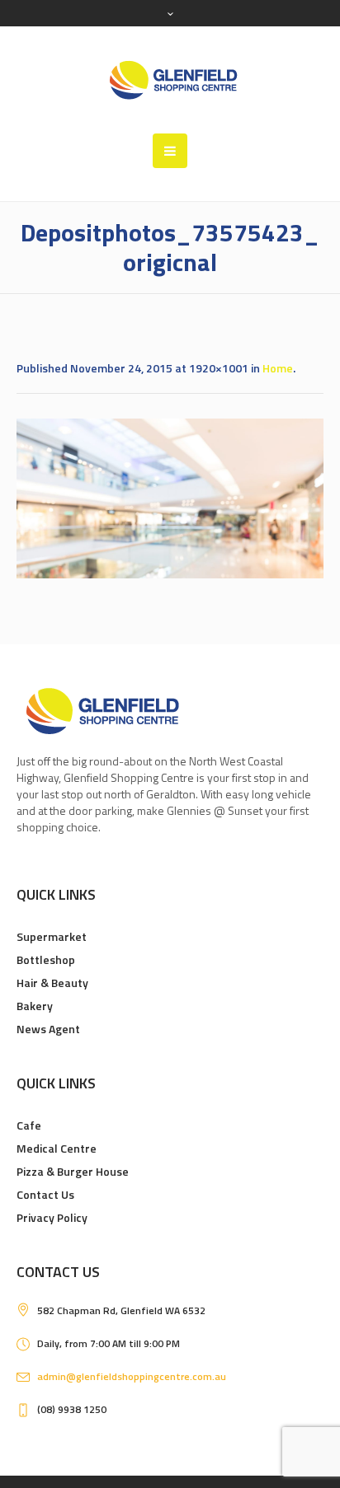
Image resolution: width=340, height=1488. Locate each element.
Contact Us (45, 1194)
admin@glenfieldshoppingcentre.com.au (131, 1376)
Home (277, 368)
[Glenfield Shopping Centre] (170, 80)
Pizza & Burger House (73, 1171)
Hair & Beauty (52, 982)
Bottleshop (46, 959)
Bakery (35, 1005)
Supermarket (52, 936)
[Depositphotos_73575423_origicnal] (170, 498)
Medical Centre (57, 1148)
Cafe (29, 1125)
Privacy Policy (52, 1217)
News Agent (48, 1028)
